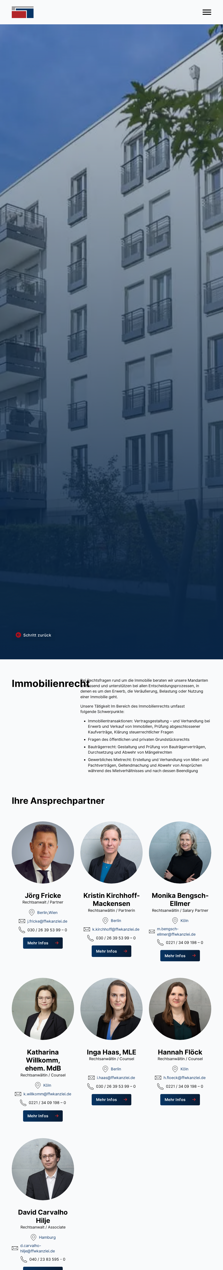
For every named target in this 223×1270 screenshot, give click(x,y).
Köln (184, 920)
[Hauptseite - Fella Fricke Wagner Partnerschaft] (23, 12)
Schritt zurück (37, 635)
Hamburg (47, 1237)
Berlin (42, 912)
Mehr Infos (38, 943)
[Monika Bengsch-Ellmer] (180, 852)
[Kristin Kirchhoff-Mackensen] (111, 852)
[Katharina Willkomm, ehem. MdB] (43, 1008)
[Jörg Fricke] (43, 852)
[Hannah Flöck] (180, 1008)
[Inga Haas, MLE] (111, 1008)
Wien (53, 912)
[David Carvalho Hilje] (43, 1169)
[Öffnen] (207, 12)
